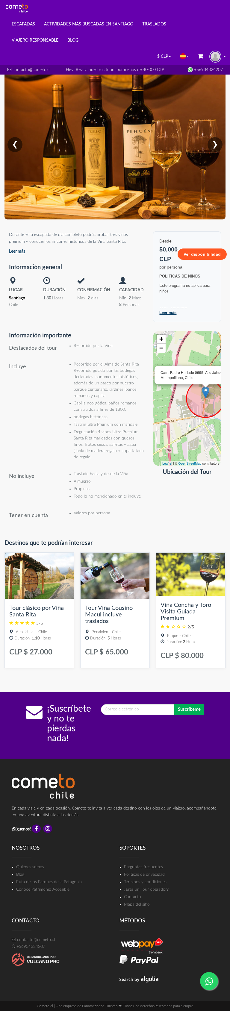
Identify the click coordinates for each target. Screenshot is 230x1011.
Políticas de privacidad (144, 874)
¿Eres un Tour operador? (146, 889)
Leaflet (167, 463)
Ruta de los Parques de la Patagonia (49, 882)
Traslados (154, 24)
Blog (20, 874)
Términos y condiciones (145, 882)
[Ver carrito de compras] (200, 56)
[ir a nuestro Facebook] (37, 829)
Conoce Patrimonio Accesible (42, 889)
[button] (184, 56)
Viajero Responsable (35, 40)
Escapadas (23, 24)
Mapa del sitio (137, 904)
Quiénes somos (30, 867)
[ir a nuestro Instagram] (48, 829)
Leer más (17, 251)
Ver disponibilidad (202, 254)
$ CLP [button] (162, 56)
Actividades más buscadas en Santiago (88, 24)
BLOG (72, 40)
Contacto (132, 897)
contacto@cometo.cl (30, 70)
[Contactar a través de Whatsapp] (209, 981)
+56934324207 (208, 70)
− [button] (161, 348)
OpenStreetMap (189, 463)
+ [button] (161, 339)
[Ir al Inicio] (17, 8)
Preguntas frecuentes (143, 867)
